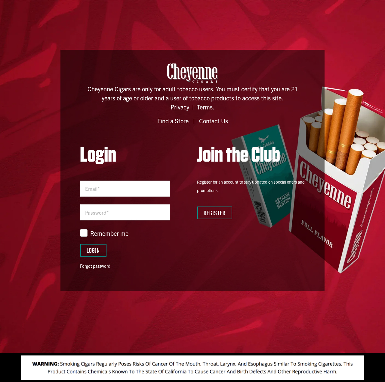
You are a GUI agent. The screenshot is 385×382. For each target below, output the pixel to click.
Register (215, 212)
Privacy (180, 107)
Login (93, 250)
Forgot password (95, 266)
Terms (205, 107)
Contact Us (213, 121)
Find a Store (173, 121)
